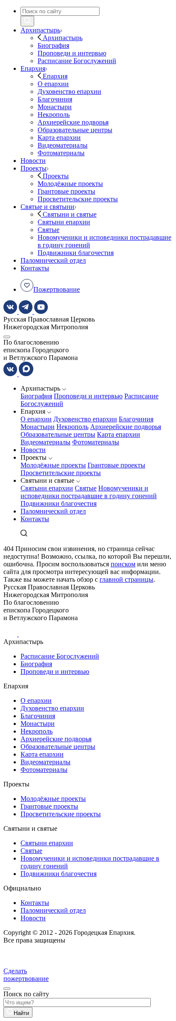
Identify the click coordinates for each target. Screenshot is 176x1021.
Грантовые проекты (116, 465)
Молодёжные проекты (53, 465)
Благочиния (136, 419)
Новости (33, 449)
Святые (86, 488)
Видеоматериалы (45, 442)
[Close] (6, 988)
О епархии (36, 419)
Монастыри (38, 426)
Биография (36, 396)
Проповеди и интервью (88, 396)
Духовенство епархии (85, 419)
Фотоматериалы (95, 442)
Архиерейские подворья (125, 426)
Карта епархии (118, 434)
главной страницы (126, 579)
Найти (21, 1013)
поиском (123, 564)
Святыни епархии (47, 488)
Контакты (35, 518)
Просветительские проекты (61, 472)
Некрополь (72, 426)
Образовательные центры (58, 434)
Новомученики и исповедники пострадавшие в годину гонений (89, 491)
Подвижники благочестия (59, 503)
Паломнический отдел (53, 511)
